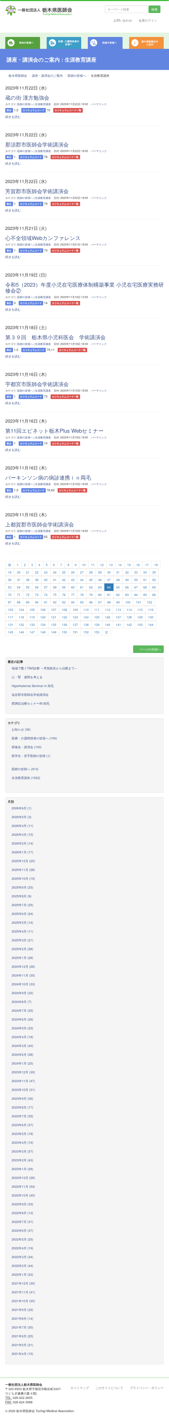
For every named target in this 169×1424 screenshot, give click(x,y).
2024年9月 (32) (22, 993)
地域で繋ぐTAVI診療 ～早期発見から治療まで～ (44, 668)
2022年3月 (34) (22, 1257)
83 (127, 594)
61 (82, 587)
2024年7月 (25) (22, 1010)
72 (27, 594)
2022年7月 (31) (22, 1221)
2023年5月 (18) (22, 1133)
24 (55, 572)
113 (118, 609)
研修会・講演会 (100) (27, 747)
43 (73, 579)
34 (145, 572)
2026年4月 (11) (22, 825)
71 (18, 594)
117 (10, 617)
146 (21, 632)
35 (154, 572)
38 (27, 579)
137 (75, 624)
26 (73, 572)
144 (150, 624)
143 (140, 624)
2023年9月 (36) (22, 1098)
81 (109, 594)
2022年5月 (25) (22, 1239)
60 (73, 587)
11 (93, 565)
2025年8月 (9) (21, 896)
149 (53, 632)
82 (118, 594)
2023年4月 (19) (22, 1142)
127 (118, 617)
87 (9, 602)
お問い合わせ (123, 20)
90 (37, 602)
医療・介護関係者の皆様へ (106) (34, 738)
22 (37, 572)
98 (109, 602)
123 (75, 617)
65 (118, 587)
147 (32, 632)
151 (75, 632)
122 (64, 617)
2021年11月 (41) (23, 1292)
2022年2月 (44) (22, 1265)
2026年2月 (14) (22, 843)
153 (96, 632)
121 (53, 617)
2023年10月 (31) (23, 1089)
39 (37, 579)
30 (109, 572)
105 (32, 609)
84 (136, 594)
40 (46, 579)
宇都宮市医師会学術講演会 (37, 384)
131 (10, 624)
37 (18, 579)
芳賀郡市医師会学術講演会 (37, 191)
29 (100, 572)
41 (55, 579)
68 (145, 587)
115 (140, 609)
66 (127, 587)
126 (107, 617)
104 (21, 609)
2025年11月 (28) (23, 869)
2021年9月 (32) (22, 1309)
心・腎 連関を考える (27, 677)
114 (129, 609)
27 (82, 572)
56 (37, 587)
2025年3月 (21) (22, 940)
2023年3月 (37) (22, 1151)
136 (64, 624)
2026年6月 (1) (21, 808)
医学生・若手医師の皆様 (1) (31, 755)
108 (64, 609)
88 (18, 602)
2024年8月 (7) (21, 1001)
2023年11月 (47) (23, 1081)
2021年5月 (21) (22, 1345)
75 (55, 594)
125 (96, 617)
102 (149, 602)
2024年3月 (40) (22, 1045)
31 (118, 572)
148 (43, 632)
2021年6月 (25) (22, 1336)
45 (91, 579)
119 (32, 617)
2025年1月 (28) (22, 957)
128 (129, 617)
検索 (154, 9)
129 (140, 617)
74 (46, 594)
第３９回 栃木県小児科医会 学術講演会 (55, 337)
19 (9, 572)
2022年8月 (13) (22, 1213)
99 (118, 602)
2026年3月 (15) (22, 834)
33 (136, 572)
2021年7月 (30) (22, 1327)
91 (46, 602)
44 (82, 579)
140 (107, 624)
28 (91, 572)
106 (43, 609)
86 (154, 594)
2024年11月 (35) (23, 975)
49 (127, 579)
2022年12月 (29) (23, 1177)
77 (73, 594)
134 (43, 624)
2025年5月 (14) (22, 922)
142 (129, 624)
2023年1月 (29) (22, 1169)
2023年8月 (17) (22, 1107)
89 (27, 602)
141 (118, 624)
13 (111, 565)
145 (10, 632)
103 (10, 609)
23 (46, 572)
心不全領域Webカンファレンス (43, 238)
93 (64, 602)
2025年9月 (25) (22, 887)
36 (9, 579)
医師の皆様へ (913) (25, 769)
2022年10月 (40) (23, 1195)
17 (147, 565)
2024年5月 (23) (22, 1028)
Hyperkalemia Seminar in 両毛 (33, 686)
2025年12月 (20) (23, 861)
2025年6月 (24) (22, 913)
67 (136, 587)
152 (86, 632)
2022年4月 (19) (22, 1248)
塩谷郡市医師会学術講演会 (30, 694)
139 (96, 624)
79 (91, 594)
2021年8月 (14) (22, 1318)
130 (150, 617)
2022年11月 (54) (23, 1186)
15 (129, 565)
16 (138, 565)
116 (150, 609)
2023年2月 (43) (22, 1160)
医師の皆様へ (77, 75)
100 (127, 602)
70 (9, 594)
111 (96, 609)
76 (64, 594)
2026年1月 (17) (22, 852)
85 (145, 594)
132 (21, 624)
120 (43, 617)
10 (84, 565)
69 (154, 587)
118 (21, 617)
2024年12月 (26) (23, 966)
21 (27, 572)
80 (100, 594)
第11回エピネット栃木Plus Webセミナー (54, 430)
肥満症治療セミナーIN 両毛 (31, 703)
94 (73, 602)
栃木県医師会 (18, 75)
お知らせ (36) (21, 729)
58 (55, 587)
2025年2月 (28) (22, 949)
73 (37, 594)
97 (100, 602)
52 (154, 579)
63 (100, 587)
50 (136, 579)
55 (27, 587)
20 (18, 572)
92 (55, 602)
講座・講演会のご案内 (47, 75)
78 (82, 594)
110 (86, 609)
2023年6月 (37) (22, 1125)
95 (82, 602)
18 (156, 565)
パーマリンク (99, 104)
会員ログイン (148, 20)
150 (64, 632)
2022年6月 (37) (22, 1230)
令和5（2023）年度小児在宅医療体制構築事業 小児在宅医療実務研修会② (84, 287)
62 (91, 587)
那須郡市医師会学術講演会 (37, 144)
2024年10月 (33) (23, 984)
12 (102, 565)
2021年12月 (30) (23, 1283)
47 (109, 579)
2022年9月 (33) (22, 1204)
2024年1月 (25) (22, 1063)
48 (118, 579)
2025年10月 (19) (23, 878)
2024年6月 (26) (22, 1019)
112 (107, 609)
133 (32, 624)
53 (9, 587)
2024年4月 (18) (22, 1037)
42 (64, 579)
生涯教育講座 (43, 104)
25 (64, 572)
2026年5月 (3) (21, 817)
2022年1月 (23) (22, 1274)
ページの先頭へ (149, 649)
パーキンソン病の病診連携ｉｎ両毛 (48, 477)
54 (18, 587)
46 (100, 579)
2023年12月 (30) (23, 1072)
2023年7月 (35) (22, 1116)
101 (138, 602)
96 (91, 602)
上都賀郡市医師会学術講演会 (39, 524)
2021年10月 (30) (23, 1301)
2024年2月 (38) (22, 1054)
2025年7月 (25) (22, 905)
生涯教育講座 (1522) (26, 777)
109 (75, 609)
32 (127, 572)
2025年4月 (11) (22, 931)
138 (86, 624)
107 (53, 609)
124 (86, 617)
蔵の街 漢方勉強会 (27, 97)
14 (120, 565)
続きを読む (13, 116)
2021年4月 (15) (22, 1353)
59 (64, 587)
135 (53, 624)
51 (145, 579)
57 (46, 587)
